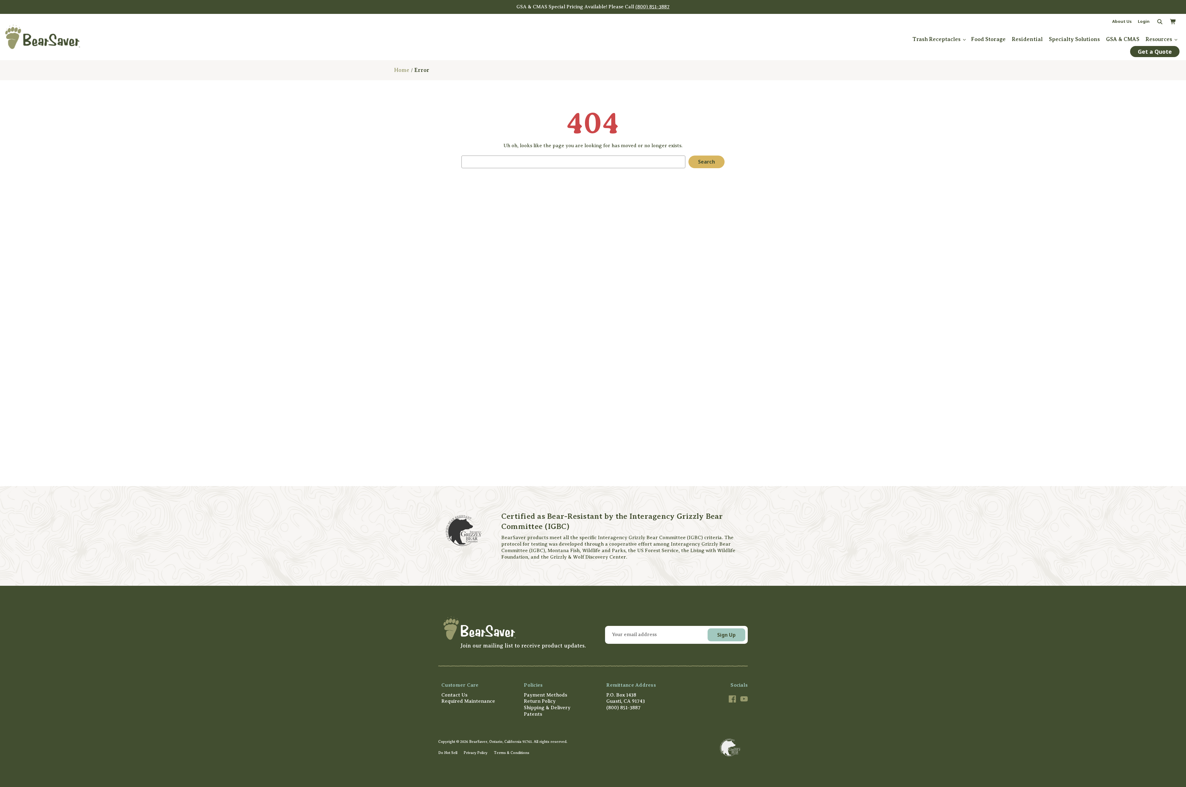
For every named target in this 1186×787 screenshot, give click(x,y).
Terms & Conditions (511, 753)
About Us (1122, 21)
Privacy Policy (475, 753)
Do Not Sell (447, 753)
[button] (513, 628)
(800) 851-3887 (652, 7)
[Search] (1159, 22)
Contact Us (454, 695)
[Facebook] (732, 699)
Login (1144, 21)
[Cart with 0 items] (1173, 22)
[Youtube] (744, 699)
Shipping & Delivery (547, 707)
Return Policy (540, 701)
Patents (533, 714)
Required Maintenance (468, 701)
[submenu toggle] (964, 39)
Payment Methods (545, 695)
